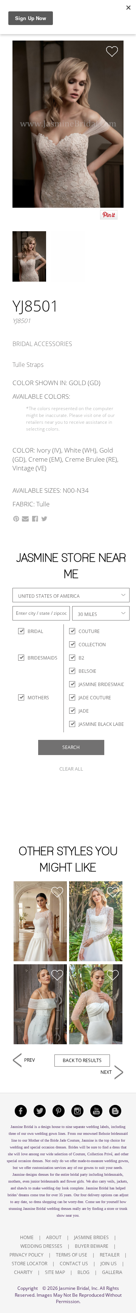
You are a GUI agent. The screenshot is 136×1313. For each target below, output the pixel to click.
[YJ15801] (95, 1004)
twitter (40, 1111)
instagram (77, 1111)
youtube (96, 1111)
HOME (27, 1237)
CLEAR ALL (71, 768)
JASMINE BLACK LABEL (102, 724)
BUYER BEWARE (91, 1246)
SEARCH (71, 747)
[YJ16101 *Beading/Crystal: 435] (95, 921)
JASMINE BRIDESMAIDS (103, 684)
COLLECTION (92, 644)
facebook (21, 1111)
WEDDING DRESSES (41, 1246)
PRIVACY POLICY (26, 1255)
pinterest (59, 1111)
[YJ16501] (40, 921)
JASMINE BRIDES (91, 1237)
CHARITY (23, 1272)
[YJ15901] (40, 1004)
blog (115, 1111)
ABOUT (54, 1237)
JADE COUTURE (95, 697)
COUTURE (89, 631)
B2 (81, 658)
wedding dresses (59, 1208)
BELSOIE (87, 671)
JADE (84, 711)
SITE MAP (55, 1272)
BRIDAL (34, 631)
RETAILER (109, 1255)
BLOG (83, 1272)
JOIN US (108, 1263)
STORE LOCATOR (29, 1263)
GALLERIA (112, 1272)
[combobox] (71, 595)
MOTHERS (34, 697)
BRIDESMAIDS (34, 658)
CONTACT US (74, 1263)
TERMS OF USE (71, 1255)
